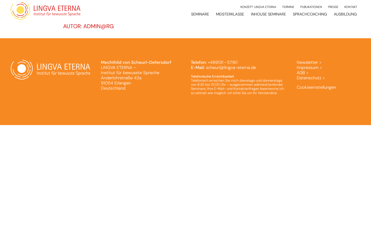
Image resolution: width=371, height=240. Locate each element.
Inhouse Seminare (268, 14)
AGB (301, 72)
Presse (333, 7)
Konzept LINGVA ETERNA (258, 7)
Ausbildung (345, 14)
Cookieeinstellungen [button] (316, 87)
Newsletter (307, 62)
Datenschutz (309, 78)
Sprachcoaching (310, 14)
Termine (288, 7)
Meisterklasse (230, 14)
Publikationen (311, 7)
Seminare (200, 14)
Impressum (308, 67)
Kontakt (350, 7)
